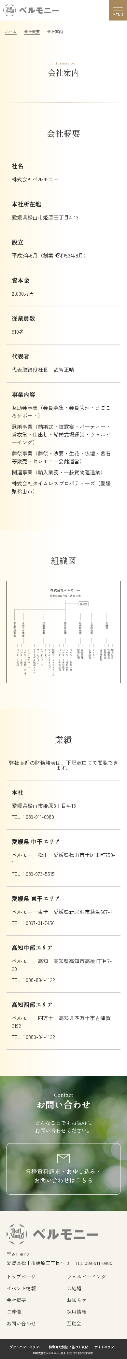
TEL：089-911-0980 (33, 816)
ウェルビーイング (86, 1276)
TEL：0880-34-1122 (33, 1037)
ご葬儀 (14, 1311)
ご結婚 (74, 1288)
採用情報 (76, 1311)
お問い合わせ (21, 1323)
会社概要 (32, 31)
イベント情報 (21, 1288)
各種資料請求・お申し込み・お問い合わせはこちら (63, 1175)
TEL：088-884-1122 (33, 980)
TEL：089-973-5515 (33, 873)
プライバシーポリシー (26, 1346)
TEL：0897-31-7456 (33, 923)
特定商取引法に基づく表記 (68, 1346)
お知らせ (76, 1299)
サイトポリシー (105, 1346)
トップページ (21, 1276)
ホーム (11, 31)
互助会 (74, 1323)
